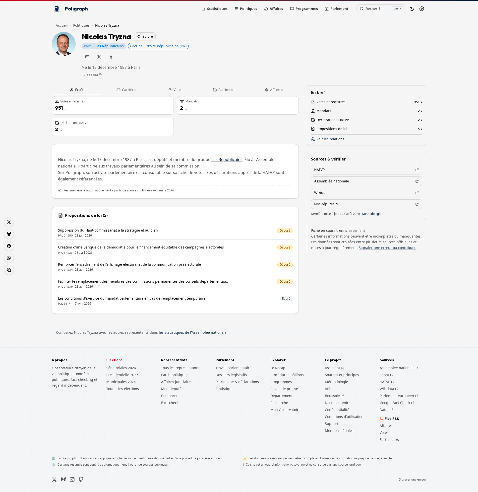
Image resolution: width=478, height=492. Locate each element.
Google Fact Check (397, 402)
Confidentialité (337, 409)
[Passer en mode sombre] (411, 8)
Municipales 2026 (121, 381)
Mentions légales (339, 430)
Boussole (332, 395)
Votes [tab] (178, 89)
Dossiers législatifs (231, 374)
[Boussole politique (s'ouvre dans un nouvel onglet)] (421, 8)
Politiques (248, 8)
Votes (384, 432)
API (327, 388)
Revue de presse (284, 388)
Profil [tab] (79, 89)
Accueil (62, 25)
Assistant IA (335, 367)
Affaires (276, 8)
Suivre (147, 36)
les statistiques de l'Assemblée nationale (193, 332)
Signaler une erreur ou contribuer (387, 247)
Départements (282, 395)
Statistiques (217, 8)
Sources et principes (342, 374)
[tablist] (175, 89)
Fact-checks (170, 402)
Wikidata (389, 388)
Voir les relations (330, 139)
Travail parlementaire (233, 367)
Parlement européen (399, 395)
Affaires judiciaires (176, 381)
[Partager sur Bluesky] (9, 234)
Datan (387, 409)
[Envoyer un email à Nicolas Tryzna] (87, 56)
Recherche (279, 402)
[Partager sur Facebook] (9, 246)
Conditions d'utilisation (344, 416)
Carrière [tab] (129, 89)
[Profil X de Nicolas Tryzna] (99, 56)
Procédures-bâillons (287, 374)
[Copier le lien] (9, 270)
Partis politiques (174, 374)
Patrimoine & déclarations (237, 381)
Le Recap (277, 367)
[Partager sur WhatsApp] (9, 258)
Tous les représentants (180, 367)
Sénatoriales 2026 (121, 367)
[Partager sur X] (9, 222)
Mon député (171, 388)
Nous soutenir (337, 402)
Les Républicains (226, 159)
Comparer (169, 395)
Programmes (307, 8)
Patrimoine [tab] (227, 89)
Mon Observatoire (285, 409)
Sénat (386, 374)
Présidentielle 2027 (122, 374)
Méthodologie (371, 214)
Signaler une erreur (412, 480)
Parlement (339, 8)
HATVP (387, 381)
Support (331, 423)
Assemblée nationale (399, 367)
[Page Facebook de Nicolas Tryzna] (111, 56)
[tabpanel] (175, 205)
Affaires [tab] (276, 89)
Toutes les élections (122, 388)
